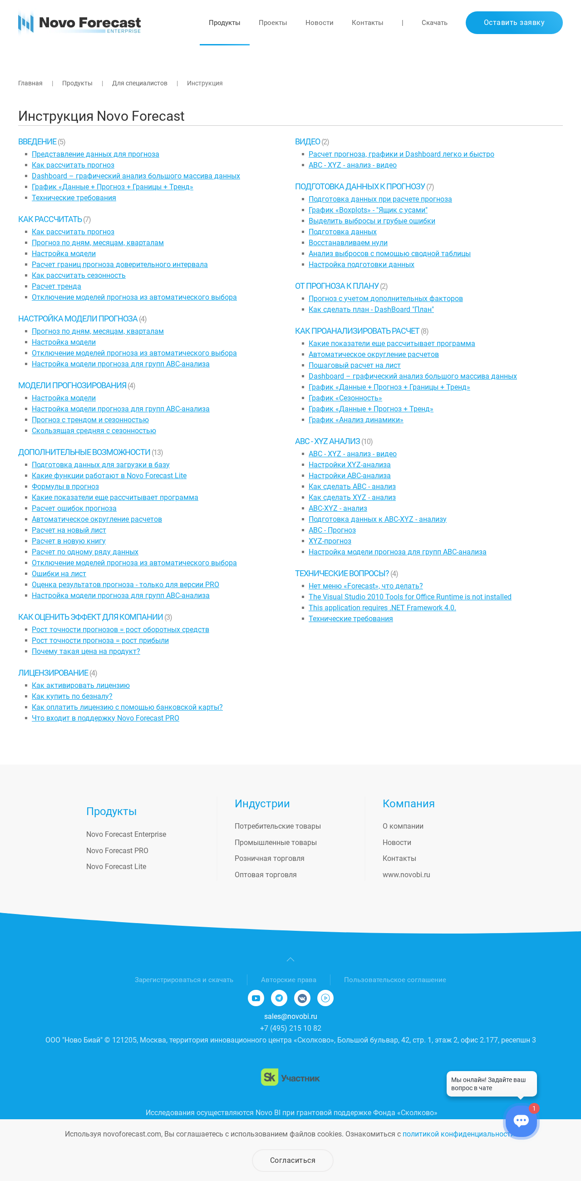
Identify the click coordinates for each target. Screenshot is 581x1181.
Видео (308, 141)
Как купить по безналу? (72, 696)
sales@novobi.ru (290, 1016)
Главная (30, 83)
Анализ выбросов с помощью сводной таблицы (390, 253)
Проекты (273, 23)
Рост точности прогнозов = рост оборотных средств (120, 629)
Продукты (225, 23)
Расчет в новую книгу (69, 541)
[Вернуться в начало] (79, 22)
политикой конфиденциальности (459, 1134)
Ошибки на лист (59, 573)
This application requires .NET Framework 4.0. (382, 607)
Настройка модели (64, 253)
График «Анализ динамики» (356, 419)
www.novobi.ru (406, 874)
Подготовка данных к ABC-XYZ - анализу (378, 519)
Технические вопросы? (342, 573)
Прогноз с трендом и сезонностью (90, 419)
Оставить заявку (514, 22)
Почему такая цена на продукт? (86, 651)
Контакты (368, 23)
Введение (38, 141)
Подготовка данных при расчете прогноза (380, 199)
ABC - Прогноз (332, 530)
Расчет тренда (56, 286)
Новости (319, 23)
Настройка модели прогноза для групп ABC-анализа (121, 364)
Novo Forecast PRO (117, 850)
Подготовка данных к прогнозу (360, 186)
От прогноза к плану (337, 286)
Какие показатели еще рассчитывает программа (115, 497)
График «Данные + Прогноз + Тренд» (371, 409)
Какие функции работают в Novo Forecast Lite (109, 475)
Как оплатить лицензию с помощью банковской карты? (127, 707)
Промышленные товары (276, 842)
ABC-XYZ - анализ (338, 508)
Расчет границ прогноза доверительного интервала (120, 264)
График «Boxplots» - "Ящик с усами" (368, 210)
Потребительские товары (278, 826)
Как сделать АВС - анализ (352, 486)
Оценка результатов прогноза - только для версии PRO (125, 584)
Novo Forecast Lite (116, 866)
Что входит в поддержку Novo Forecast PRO (105, 718)
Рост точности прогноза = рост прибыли (100, 640)
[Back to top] (290, 959)
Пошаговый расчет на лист (355, 365)
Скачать (435, 23)
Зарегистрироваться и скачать (184, 980)
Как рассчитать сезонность (79, 275)
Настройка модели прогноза (78, 318)
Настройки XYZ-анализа (350, 464)
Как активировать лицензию (81, 685)
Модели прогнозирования (73, 385)
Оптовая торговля (266, 874)
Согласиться (293, 1160)
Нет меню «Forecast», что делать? (366, 586)
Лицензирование (53, 672)
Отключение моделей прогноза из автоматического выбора (134, 297)
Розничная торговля (270, 858)
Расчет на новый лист (69, 530)
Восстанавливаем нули (348, 242)
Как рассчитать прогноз (73, 165)
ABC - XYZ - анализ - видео (353, 165)
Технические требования (74, 197)
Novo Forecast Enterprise (126, 834)
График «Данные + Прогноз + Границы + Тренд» (112, 187)
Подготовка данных (343, 231)
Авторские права (288, 980)
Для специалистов (139, 83)
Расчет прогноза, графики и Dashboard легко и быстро (401, 154)
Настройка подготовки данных (361, 264)
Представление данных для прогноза (95, 154)
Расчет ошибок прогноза (74, 508)
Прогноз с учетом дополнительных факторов (386, 298)
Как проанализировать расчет (358, 331)
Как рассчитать (50, 219)
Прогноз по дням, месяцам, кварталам (98, 242)
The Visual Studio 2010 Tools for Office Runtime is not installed (410, 597)
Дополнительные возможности (85, 452)
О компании (403, 826)
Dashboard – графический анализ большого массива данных (136, 176)
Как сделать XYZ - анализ (352, 497)
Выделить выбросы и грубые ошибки (372, 221)
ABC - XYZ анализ (328, 441)
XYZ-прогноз (330, 541)
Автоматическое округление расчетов (97, 519)
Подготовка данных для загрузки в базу (101, 464)
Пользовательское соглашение (395, 980)
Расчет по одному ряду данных (85, 552)
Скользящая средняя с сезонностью (94, 430)
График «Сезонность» (345, 398)
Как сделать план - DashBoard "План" (371, 309)
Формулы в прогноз (65, 486)
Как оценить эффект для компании (91, 617)
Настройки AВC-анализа (350, 475)
